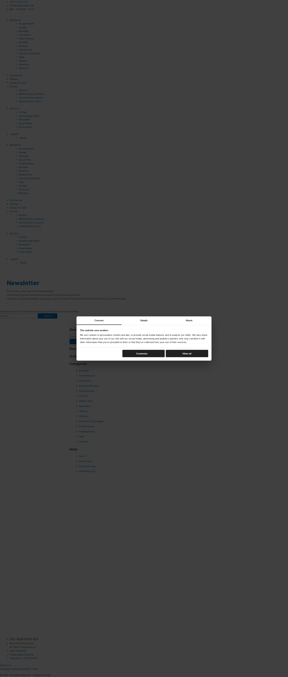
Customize (141, 353)
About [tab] (189, 320)
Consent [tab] (99, 320)
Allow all (186, 353)
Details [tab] (144, 320)
